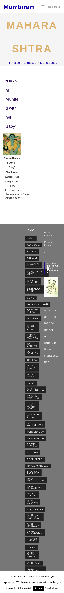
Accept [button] (38, 588)
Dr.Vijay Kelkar (32, 311)
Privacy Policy (48, 244)
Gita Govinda (32, 352)
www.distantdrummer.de (50, 317)
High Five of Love (31, 367)
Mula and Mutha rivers (31, 406)
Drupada (33, 319)
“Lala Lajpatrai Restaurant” (35, 570)
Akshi (30, 238)
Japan (31, 383)
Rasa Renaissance (35, 487)
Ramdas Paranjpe (33, 472)
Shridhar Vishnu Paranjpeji (34, 517)
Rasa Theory (32, 495)
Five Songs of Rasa (31, 327)
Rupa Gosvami (32, 502)
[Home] (8, 62)
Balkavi (32, 258)
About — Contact (49, 234)
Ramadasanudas (37, 466)
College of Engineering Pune (35, 289)
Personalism (35, 432)
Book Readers (33, 281)
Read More (51, 588)
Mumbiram (19, 6)
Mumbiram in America (33, 416)
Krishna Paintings (33, 397)
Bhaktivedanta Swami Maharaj (36, 273)
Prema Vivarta (32, 445)
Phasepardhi (35, 438)
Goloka (32, 360)
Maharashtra (48, 62)
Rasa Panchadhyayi (36, 480)
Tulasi (31, 547)
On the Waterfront (35, 424)
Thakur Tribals (32, 540)
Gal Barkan (32, 345)
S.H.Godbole (35, 509)
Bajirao (32, 251)
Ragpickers (34, 459)
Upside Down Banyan (32, 555)
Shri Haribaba (33, 525)
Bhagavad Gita (33, 265)
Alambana (33, 245)
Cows (30, 298)
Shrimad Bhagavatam (34, 532)
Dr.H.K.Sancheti (37, 304)
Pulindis (32, 452)
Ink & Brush (31, 376)
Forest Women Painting (32, 337)
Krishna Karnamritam (35, 390)
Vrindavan (34, 563)
